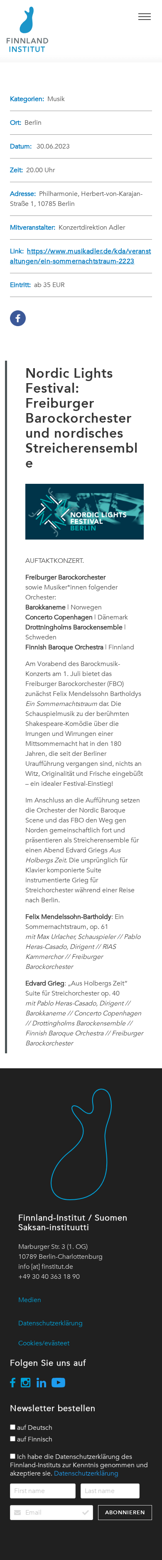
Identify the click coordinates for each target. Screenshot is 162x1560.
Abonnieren (125, 1512)
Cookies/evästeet (43, 1343)
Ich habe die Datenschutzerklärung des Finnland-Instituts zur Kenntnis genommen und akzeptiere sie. (79, 1465)
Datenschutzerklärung (50, 1323)
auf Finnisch (33, 1439)
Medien (29, 1300)
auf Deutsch (33, 1428)
